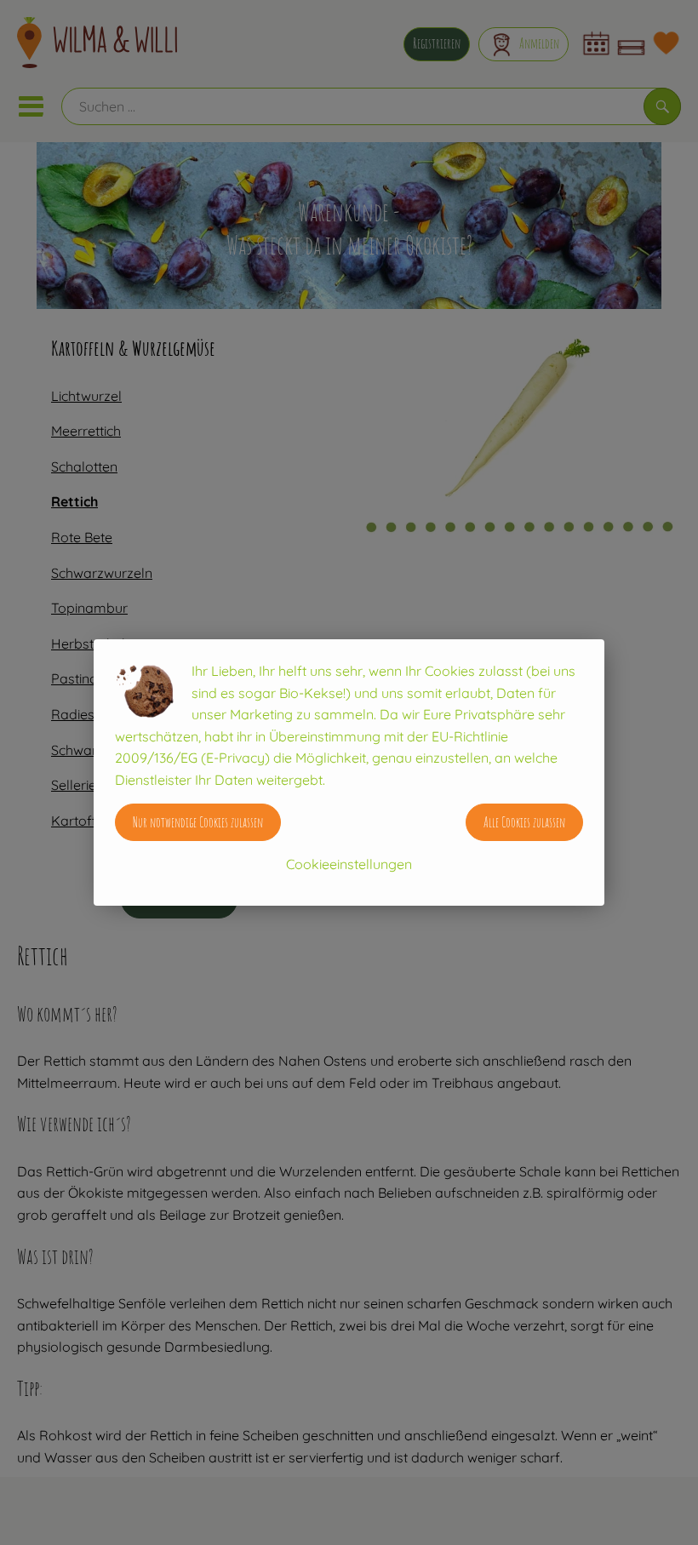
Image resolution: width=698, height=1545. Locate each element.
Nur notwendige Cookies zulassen (198, 822)
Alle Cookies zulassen (524, 822)
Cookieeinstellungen (349, 864)
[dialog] (349, 772)
